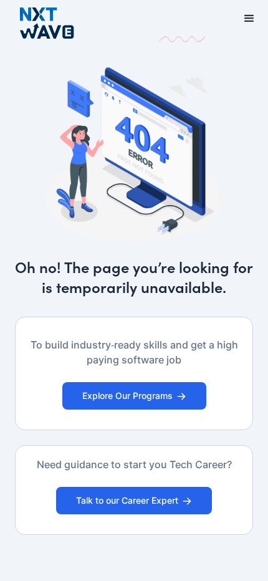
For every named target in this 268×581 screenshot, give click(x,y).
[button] (249, 18)
